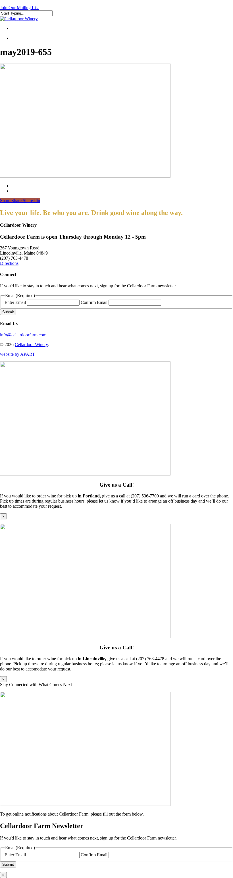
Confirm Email (94, 302)
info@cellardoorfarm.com (23, 334)
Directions (9, 263)
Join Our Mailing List (19, 7)
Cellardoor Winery (31, 344)
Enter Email (15, 302)
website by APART (17, 354)
